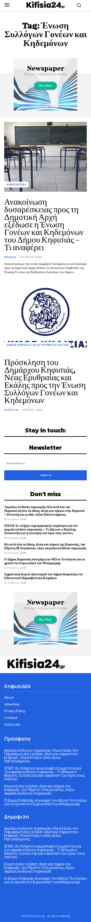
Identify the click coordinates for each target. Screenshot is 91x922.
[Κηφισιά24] (45, 4)
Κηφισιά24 (11, 410)
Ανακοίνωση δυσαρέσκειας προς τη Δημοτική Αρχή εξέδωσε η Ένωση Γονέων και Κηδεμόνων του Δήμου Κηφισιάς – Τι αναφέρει (44, 224)
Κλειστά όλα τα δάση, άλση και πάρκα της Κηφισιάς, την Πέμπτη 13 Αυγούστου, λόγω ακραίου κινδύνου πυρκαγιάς (45, 546)
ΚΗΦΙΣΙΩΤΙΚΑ (16, 184)
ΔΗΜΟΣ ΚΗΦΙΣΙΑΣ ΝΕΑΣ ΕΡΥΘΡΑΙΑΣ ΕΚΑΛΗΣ (38, 345)
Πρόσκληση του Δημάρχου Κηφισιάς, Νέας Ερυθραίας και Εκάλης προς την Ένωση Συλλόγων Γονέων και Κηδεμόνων (45, 381)
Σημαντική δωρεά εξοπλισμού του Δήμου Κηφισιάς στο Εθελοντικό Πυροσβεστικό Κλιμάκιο (43, 576)
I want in (45, 475)
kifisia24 (10, 257)
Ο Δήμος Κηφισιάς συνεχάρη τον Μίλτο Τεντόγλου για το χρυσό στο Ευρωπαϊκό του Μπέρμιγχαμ (44, 561)
